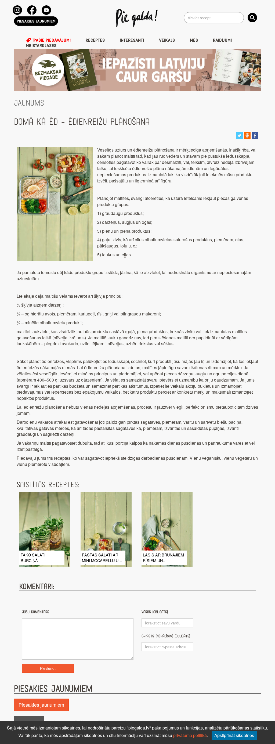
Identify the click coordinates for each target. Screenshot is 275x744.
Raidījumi (222, 40)
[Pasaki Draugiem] (247, 135)
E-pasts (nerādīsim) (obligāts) (166, 636)
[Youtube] (46, 10)
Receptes (95, 40)
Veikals (167, 40)
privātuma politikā (190, 735)
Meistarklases (41, 45)
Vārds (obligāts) (155, 612)
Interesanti (132, 40)
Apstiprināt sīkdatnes (234, 735)
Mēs (194, 40)
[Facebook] (32, 10)
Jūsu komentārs (35, 612)
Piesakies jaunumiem (41, 704)
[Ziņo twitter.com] (239, 135)
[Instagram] (17, 10)
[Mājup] (137, 18)
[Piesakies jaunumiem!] (36, 21)
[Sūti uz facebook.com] (255, 135)
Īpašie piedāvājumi (51, 40)
